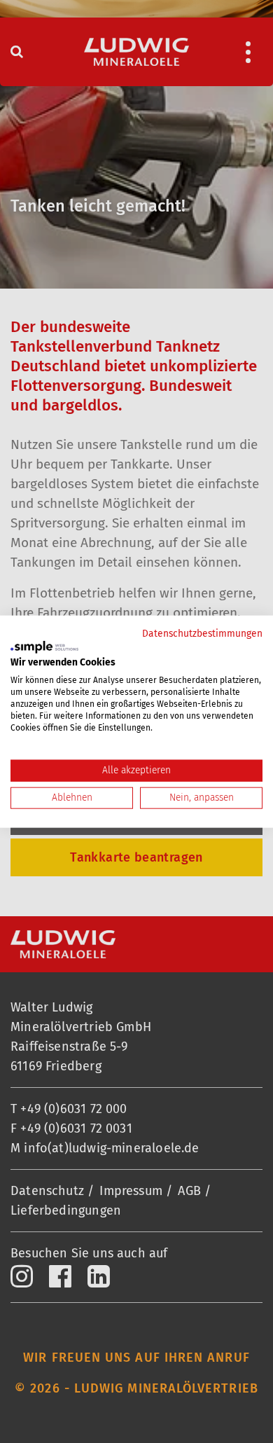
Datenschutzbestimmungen (202, 634)
